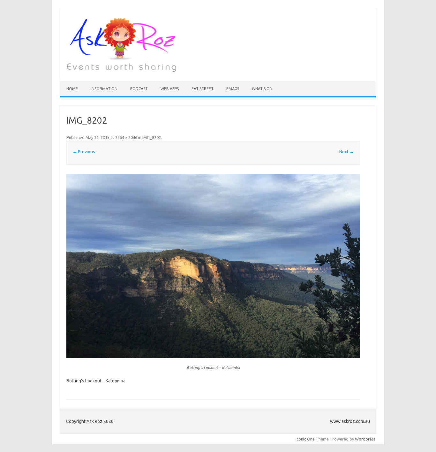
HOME (72, 89)
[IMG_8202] (213, 266)
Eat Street (203, 89)
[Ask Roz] (121, 70)
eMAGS (232, 89)
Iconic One (305, 439)
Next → (346, 151)
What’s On (262, 89)
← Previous (83, 151)
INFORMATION (104, 89)
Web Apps (170, 89)
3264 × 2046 (126, 137)
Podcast (139, 89)
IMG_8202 (151, 137)
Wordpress (365, 439)
